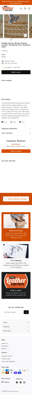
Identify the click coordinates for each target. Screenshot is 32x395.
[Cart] (25, 8)
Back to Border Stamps (17, 199)
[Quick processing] (16, 221)
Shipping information (9, 128)
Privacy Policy (6, 359)
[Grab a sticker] (16, 281)
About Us (4, 343)
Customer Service (7, 356)
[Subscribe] (26, 312)
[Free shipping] (16, 251)
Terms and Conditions (8, 361)
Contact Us (5, 346)
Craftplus (5, 50)
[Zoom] (25, 35)
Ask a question (7, 133)
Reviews (4, 348)
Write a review (16, 151)
